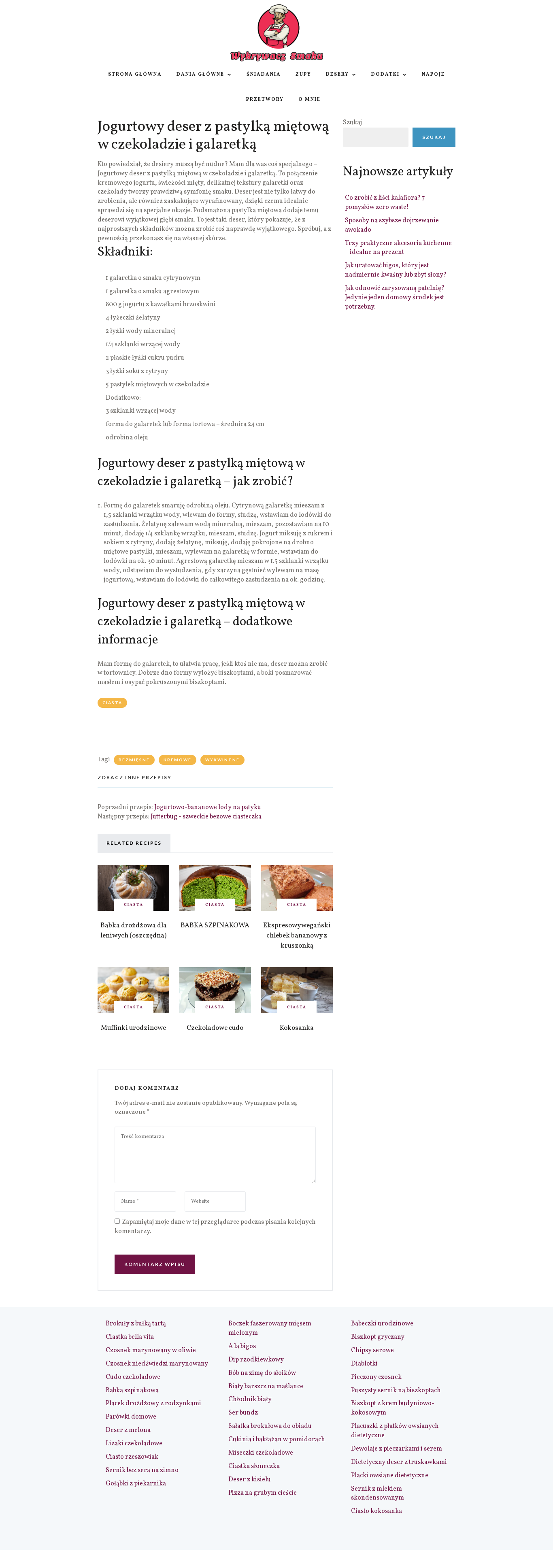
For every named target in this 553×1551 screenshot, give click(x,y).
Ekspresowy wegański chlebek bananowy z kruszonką (297, 935)
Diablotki (364, 1363)
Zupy (303, 74)
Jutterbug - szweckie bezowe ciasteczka (206, 816)
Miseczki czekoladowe (260, 1453)
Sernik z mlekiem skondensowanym (377, 1494)
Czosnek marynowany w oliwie (151, 1350)
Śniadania (264, 74)
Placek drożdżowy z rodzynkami (153, 1403)
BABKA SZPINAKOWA (215, 925)
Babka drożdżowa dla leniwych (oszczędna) (133, 930)
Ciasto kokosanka (376, 1511)
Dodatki (385, 74)
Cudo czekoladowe (133, 1377)
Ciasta (112, 702)
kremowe (177, 759)
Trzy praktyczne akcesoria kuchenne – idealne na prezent (398, 248)
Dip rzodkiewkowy (256, 1359)
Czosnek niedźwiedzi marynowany (157, 1363)
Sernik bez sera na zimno (142, 1470)
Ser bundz (243, 1412)
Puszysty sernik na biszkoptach (396, 1390)
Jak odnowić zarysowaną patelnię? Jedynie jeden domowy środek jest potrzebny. (395, 297)
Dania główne (200, 74)
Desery (337, 74)
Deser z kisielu (249, 1479)
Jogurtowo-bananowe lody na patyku (207, 807)
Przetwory (265, 99)
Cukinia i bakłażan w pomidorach (276, 1439)
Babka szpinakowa (132, 1390)
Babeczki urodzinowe (382, 1323)
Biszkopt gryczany (377, 1337)
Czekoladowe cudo (215, 1028)
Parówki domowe (131, 1417)
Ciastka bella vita (130, 1337)
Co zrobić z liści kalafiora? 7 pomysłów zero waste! (385, 203)
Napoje (433, 74)
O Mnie (309, 99)
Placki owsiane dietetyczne (389, 1475)
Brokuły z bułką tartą (136, 1323)
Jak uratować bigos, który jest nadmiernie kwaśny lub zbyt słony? (396, 270)
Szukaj (352, 122)
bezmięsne (134, 759)
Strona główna (135, 74)
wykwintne (222, 759)
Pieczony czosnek (376, 1377)
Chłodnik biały (250, 1399)
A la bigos (242, 1346)
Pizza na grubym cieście (262, 1493)
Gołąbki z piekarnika (136, 1483)
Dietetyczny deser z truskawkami (399, 1462)
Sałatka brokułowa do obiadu (270, 1426)
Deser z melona (128, 1430)
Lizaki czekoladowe (134, 1443)
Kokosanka (297, 1028)
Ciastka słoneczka (254, 1466)
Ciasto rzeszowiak (132, 1457)
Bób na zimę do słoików (262, 1373)
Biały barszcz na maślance (265, 1386)
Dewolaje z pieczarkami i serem (396, 1448)
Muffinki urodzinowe (133, 1028)
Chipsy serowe (372, 1350)
